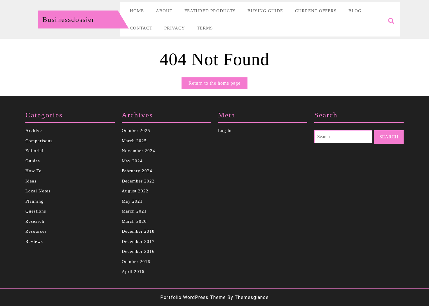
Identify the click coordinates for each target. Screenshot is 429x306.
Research (34, 221)
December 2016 (138, 251)
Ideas (30, 181)
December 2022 (138, 181)
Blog (355, 10)
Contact (141, 28)
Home (137, 10)
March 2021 (134, 211)
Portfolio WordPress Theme (193, 297)
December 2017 (138, 241)
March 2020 (134, 221)
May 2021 (132, 201)
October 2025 (136, 130)
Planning (34, 201)
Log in (225, 130)
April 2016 (133, 271)
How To (33, 170)
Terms (205, 28)
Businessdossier (68, 19)
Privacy (174, 28)
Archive (33, 130)
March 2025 (134, 140)
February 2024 (137, 170)
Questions (35, 211)
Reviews (34, 241)
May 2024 (132, 161)
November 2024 (138, 150)
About (164, 10)
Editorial (34, 150)
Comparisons (39, 140)
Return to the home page (218, 84)
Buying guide (265, 10)
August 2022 (135, 191)
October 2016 (136, 261)
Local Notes (37, 191)
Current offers (315, 10)
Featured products (210, 10)
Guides (32, 161)
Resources (36, 231)
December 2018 (138, 231)
